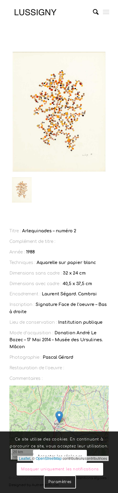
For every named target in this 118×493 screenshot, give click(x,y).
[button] (59, 417)
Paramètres (59, 482)
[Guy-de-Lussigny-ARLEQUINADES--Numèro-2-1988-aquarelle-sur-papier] (59, 112)
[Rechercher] (93, 12)
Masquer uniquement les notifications (60, 469)
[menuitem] (93, 12)
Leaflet (24, 458)
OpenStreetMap (49, 458)
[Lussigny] (49, 12)
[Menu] (106, 12)
